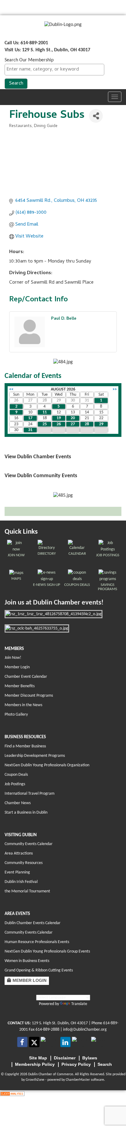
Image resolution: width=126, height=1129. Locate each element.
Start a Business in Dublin (26, 812)
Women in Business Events (27, 961)
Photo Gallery (16, 714)
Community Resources (24, 863)
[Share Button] (96, 116)
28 (87, 424)
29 (101, 424)
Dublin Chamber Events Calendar (33, 923)
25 (45, 424)
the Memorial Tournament (27, 891)
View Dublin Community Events (41, 476)
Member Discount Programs (29, 695)
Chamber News (18, 803)
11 (45, 412)
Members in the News (23, 705)
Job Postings (15, 784)
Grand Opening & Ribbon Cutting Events (39, 970)
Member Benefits (20, 686)
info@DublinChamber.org (85, 1029)
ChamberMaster (78, 1080)
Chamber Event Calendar (26, 676)
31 (30, 430)
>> (115, 389)
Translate (79, 1004)
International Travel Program (29, 793)
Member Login (17, 667)
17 (30, 418)
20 (73, 418)
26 (59, 424)
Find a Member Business (25, 746)
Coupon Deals (16, 774)
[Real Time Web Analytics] (12, 1093)
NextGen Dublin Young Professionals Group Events (47, 951)
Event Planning (17, 872)
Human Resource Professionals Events (37, 942)
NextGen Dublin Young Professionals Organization (47, 765)
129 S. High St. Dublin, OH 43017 (60, 1023)
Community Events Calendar (29, 844)
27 (73, 424)
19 (59, 418)
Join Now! (13, 657)
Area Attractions (19, 853)
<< (11, 389)
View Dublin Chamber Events (38, 457)
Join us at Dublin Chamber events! (54, 602)
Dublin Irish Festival (21, 882)
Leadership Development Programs (35, 755)
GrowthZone (35, 1080)
